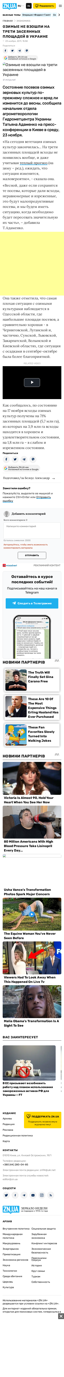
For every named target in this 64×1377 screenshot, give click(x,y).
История (36, 1265)
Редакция (9, 1124)
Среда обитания (12, 1276)
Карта (6, 1141)
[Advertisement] (32, 264)
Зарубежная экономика (39, 1236)
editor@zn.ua (10, 1179)
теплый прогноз (33, 163)
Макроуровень (11, 1243)
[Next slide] (58, 15)
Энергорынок (11, 1248)
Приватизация (11, 1254)
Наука (6, 1265)
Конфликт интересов (44, 1243)
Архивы (7, 1118)
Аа (28, 6)
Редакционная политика (18, 1135)
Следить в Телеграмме (35, 603)
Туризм (35, 1276)
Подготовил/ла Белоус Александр (26, 478)
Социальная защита (43, 1228)
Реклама (8, 1129)
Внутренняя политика (16, 1228)
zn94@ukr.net (47, 1170)
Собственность (40, 1282)
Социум (36, 1260)
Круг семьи (38, 1271)
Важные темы (12, 15)
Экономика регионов (15, 1259)
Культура (8, 1287)
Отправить (32, 555)
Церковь (8, 1281)
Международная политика (13, 1236)
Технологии (10, 1270)
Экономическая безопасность (41, 1250)
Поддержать (46, 6)
